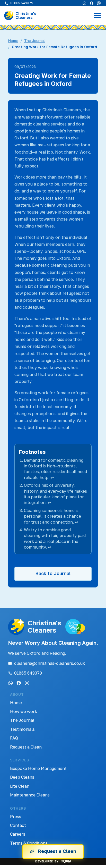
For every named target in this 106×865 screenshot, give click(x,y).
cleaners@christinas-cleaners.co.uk (49, 663)
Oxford (33, 653)
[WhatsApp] (84, 3)
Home (13, 40)
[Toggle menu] (97, 15)
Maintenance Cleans (30, 794)
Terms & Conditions (29, 843)
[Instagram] (99, 3)
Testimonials (22, 729)
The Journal (34, 40)
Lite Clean (19, 786)
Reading (57, 653)
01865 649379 (28, 673)
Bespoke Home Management (38, 768)
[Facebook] (92, 3)
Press (15, 816)
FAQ (14, 738)
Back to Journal (53, 573)
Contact (18, 825)
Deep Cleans (22, 777)
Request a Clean (26, 747)
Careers (17, 834)
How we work (23, 711)
